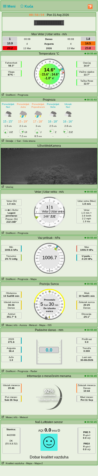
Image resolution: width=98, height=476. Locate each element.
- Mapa (33, 279)
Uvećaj (8, 187)
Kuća (29, 6)
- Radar (33, 371)
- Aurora (22, 325)
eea (55, 430)
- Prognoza (22, 95)
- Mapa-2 (37, 463)
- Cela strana (28, 141)
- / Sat (17, 141)
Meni (11, 6)
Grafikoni (9, 95)
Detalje (8, 141)
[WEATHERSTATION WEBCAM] (49, 166)
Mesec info (11, 325)
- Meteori (32, 325)
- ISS (49, 325)
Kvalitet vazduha (14, 463)
